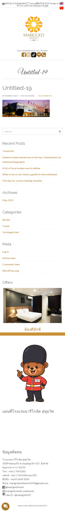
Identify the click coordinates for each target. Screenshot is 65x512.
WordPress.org (10, 270)
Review (6, 219)
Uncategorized (10, 232)
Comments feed (11, 264)
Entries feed (8, 257)
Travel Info (8, 150)
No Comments (45, 96)
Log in (5, 251)
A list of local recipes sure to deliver (21, 168)
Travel (5, 225)
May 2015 (8, 200)
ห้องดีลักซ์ (32, 329)
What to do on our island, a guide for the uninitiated (29, 174)
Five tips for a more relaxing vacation (22, 180)
